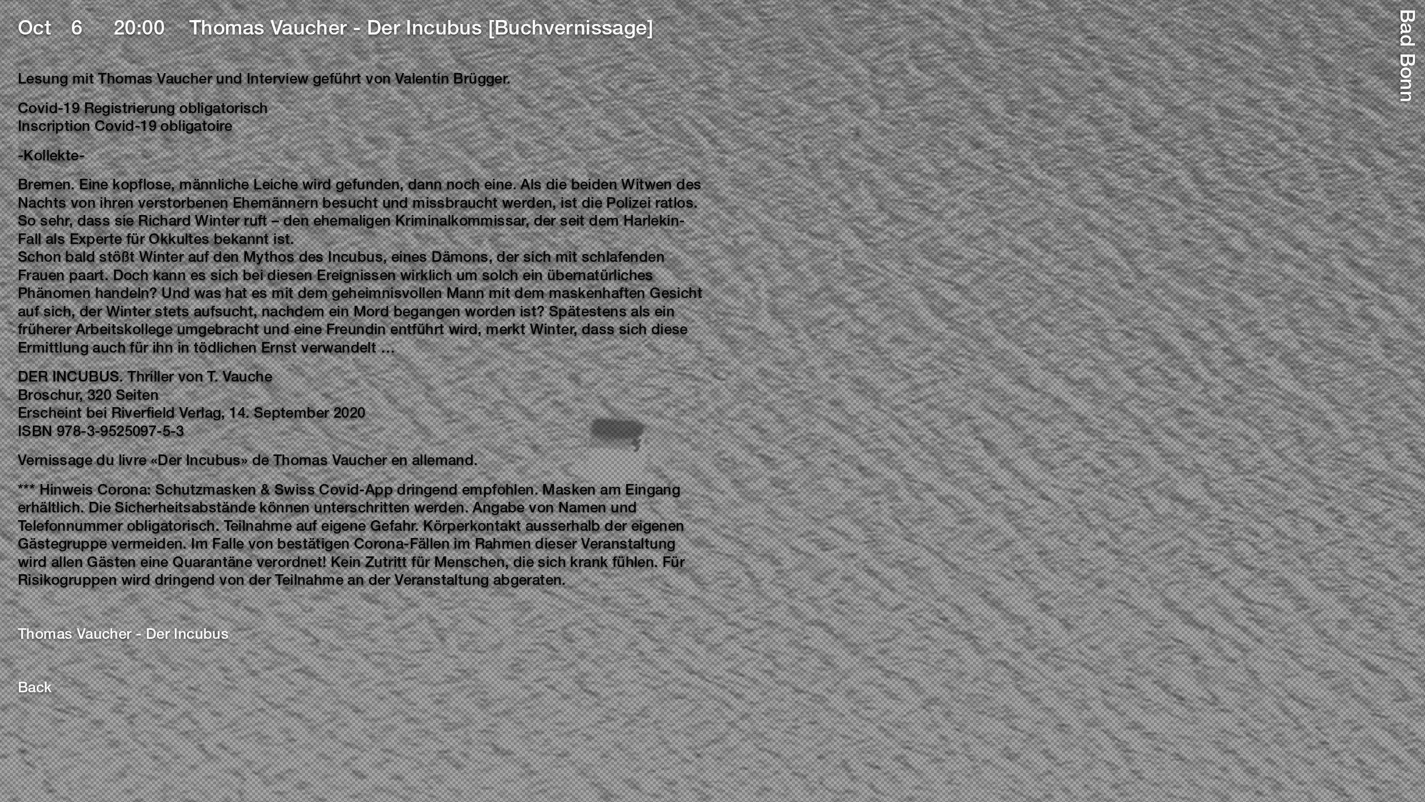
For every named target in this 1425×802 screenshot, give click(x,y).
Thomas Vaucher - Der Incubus (123, 635)
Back (35, 689)
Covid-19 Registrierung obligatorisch (143, 109)
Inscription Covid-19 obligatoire (125, 127)
